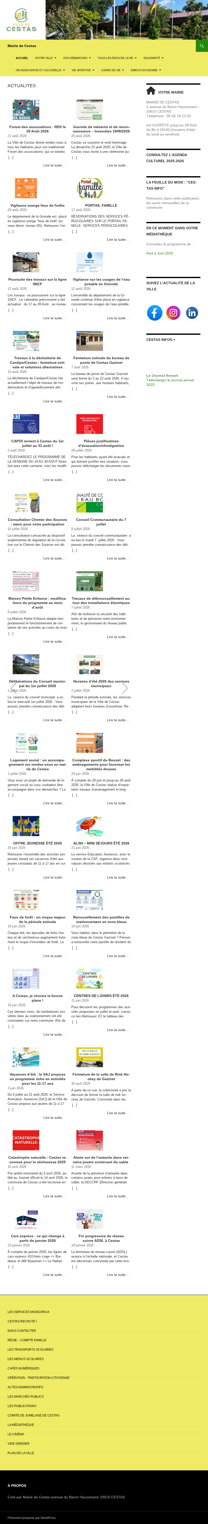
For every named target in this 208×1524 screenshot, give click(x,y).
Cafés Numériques (23, 1368)
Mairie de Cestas (22, 46)
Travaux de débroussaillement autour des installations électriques (101, 600)
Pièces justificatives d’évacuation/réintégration (101, 443)
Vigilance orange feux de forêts (37, 205)
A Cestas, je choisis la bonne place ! (37, 998)
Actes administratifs (25, 1387)
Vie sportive (81, 70)
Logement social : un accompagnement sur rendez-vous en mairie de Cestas (38, 764)
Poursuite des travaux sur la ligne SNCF (37, 281)
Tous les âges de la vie (115, 57)
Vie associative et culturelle (38, 70)
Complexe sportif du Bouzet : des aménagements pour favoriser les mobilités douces (101, 764)
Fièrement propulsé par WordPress (32, 1518)
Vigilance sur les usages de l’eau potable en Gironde (101, 281)
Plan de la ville (21, 1453)
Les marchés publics (26, 1396)
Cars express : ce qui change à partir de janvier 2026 (37, 1238)
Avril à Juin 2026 (159, 253)
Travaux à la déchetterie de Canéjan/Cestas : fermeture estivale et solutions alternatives (37, 362)
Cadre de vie (110, 70)
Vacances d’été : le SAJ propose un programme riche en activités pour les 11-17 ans (37, 1078)
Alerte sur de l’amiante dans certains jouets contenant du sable (101, 1159)
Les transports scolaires (30, 1349)
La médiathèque (21, 1425)
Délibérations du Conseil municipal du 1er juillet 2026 (37, 683)
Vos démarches (75, 57)
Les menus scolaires (26, 1359)
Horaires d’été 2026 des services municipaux (101, 683)
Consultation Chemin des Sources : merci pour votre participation (37, 522)
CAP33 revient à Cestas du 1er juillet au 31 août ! (37, 443)
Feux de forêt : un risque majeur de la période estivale (37, 919)
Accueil (22, 57)
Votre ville (44, 57)
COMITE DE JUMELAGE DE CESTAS (33, 1415)
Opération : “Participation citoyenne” (39, 1378)
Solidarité (152, 57)
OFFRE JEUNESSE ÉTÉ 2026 (37, 843)
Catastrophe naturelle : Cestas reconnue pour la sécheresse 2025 (37, 1159)
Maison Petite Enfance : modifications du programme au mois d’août (37, 602)
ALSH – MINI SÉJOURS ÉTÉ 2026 (101, 843)
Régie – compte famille (27, 1340)
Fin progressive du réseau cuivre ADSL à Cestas (101, 1238)
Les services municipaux (28, 1312)
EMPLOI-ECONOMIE (144, 70)
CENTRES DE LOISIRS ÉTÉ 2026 (101, 996)
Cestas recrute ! (22, 1321)
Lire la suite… (54, 165)
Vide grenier (18, 1443)
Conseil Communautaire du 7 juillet (101, 522)
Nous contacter (22, 1331)
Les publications (22, 1406)
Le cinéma (16, 1434)
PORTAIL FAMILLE (101, 205)
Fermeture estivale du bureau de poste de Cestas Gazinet (101, 360)
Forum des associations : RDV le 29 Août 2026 (37, 129)
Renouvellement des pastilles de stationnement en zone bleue (101, 919)
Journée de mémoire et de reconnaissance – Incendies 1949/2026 (101, 129)
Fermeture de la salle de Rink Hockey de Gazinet (101, 1076)
